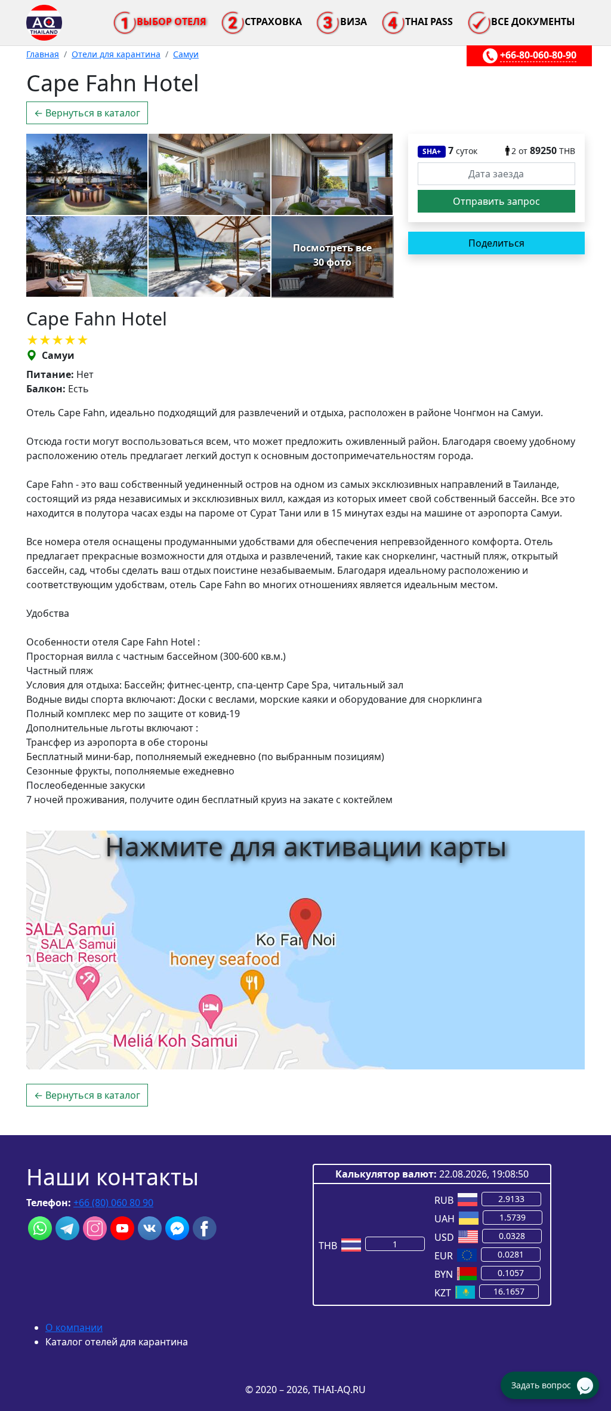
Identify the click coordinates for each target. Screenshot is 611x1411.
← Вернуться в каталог (87, 112)
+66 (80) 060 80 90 (113, 1202)
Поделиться (496, 243)
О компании (74, 1327)
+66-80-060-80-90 (538, 55)
